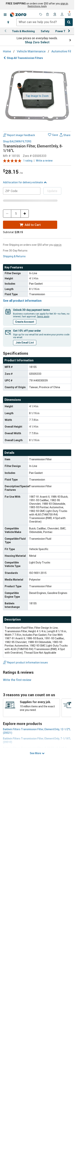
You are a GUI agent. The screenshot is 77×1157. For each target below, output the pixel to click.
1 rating (27, 160)
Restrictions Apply (37, 6)
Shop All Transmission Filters (25, 58)
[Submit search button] (69, 22)
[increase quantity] (25, 214)
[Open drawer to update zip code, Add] (8, 22)
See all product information (22, 301)
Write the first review (17, 680)
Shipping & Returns (14, 256)
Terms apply (43, 316)
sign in (64, 3)
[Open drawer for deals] (40, 14)
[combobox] (44, 22)
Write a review (44, 160)
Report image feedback (21, 135)
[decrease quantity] (7, 214)
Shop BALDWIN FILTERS (17, 141)
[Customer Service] (54, 14)
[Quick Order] (47, 14)
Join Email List (25, 342)
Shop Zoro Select (37, 42)
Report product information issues (27, 662)
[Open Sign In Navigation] (62, 14)
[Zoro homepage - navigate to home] (18, 14)
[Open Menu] (5, 14)
